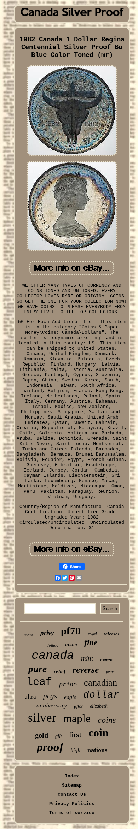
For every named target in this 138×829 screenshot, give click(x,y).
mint (87, 658)
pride (68, 684)
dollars (52, 645)
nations (97, 749)
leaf (39, 682)
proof (50, 747)
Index (72, 776)
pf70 (71, 630)
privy (47, 632)
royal (92, 634)
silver (42, 717)
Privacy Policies (71, 803)
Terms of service (71, 813)
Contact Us (72, 794)
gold (41, 735)
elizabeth (99, 706)
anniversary (51, 705)
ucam (71, 644)
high (75, 750)
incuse (28, 635)
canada (52, 655)
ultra (30, 696)
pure (37, 669)
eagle (70, 697)
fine (90, 642)
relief (59, 671)
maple (77, 718)
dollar (101, 694)
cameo (106, 660)
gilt (58, 736)
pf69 (78, 706)
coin (98, 732)
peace (110, 671)
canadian (100, 682)
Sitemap (72, 785)
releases (111, 633)
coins (107, 719)
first (75, 734)
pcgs (50, 696)
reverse (86, 669)
